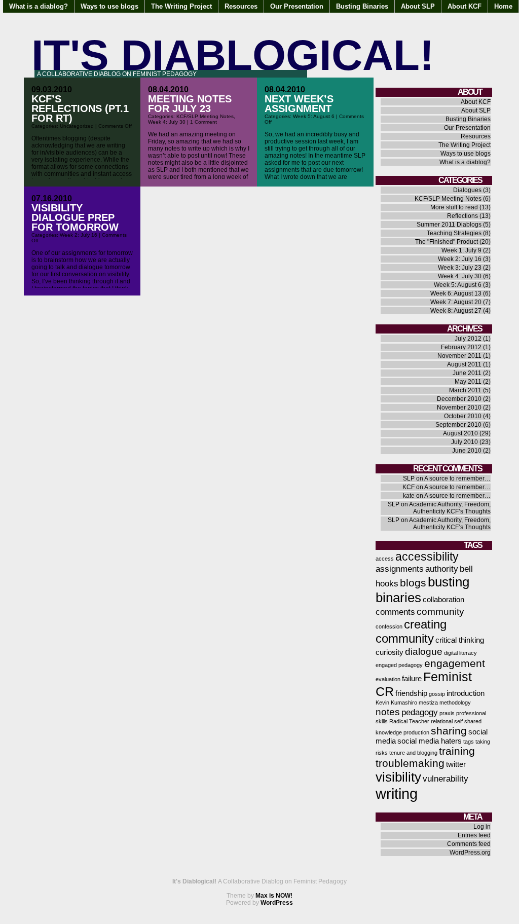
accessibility (427, 556)
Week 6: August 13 (455, 293)
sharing (449, 730)
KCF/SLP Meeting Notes (205, 116)
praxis (447, 713)
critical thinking (459, 640)
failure (412, 679)
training (457, 751)
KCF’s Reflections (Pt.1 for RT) (80, 108)
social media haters (429, 741)
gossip (437, 694)
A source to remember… (457, 478)
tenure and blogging (413, 753)
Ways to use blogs (109, 6)
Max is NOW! (273, 895)
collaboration (443, 600)
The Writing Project (181, 6)
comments (395, 612)
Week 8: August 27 (455, 310)
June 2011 (467, 373)
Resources (241, 6)
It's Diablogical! (232, 55)
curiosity (389, 652)
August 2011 (464, 364)
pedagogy (419, 712)
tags (468, 741)
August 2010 (460, 433)
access (385, 559)
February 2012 (461, 347)
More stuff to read (454, 207)
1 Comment (203, 122)
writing (397, 793)
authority (441, 569)
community (440, 611)
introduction (466, 693)
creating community (411, 631)
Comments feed (469, 843)
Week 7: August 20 (455, 302)
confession (389, 626)
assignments (400, 569)
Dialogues (467, 190)
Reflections (462, 215)
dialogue (423, 651)
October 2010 (462, 416)
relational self (447, 721)
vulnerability (445, 778)
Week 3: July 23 (459, 267)
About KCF (464, 6)
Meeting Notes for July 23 (190, 103)
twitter (456, 764)
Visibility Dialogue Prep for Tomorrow (75, 217)
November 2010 (459, 407)
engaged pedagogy (399, 665)
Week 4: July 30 (167, 122)
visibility (398, 777)
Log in (482, 826)
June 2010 (466, 450)
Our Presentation (296, 6)
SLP (409, 478)
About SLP (418, 6)
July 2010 (464, 442)
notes (388, 711)
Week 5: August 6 (314, 116)
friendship (411, 693)
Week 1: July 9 (461, 250)
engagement (454, 663)
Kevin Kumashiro (396, 702)
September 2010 (458, 424)
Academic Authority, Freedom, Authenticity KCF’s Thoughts (450, 508)
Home (503, 6)
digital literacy (460, 653)
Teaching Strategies (454, 233)
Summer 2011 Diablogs (449, 224)
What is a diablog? (38, 6)
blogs (413, 582)
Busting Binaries (362, 6)
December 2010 (459, 398)
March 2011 (465, 390)
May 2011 (468, 381)
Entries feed (474, 835)
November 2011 (459, 355)
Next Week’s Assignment (299, 103)
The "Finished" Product (446, 241)
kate (409, 495)
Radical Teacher (409, 721)
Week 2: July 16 (78, 235)
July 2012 (468, 338)
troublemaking (410, 763)
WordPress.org (470, 852)
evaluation (388, 679)
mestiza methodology (445, 702)
